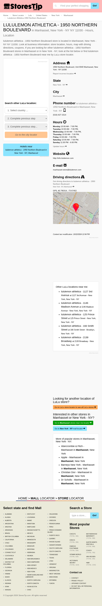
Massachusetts (32, 530)
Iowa (6, 586)
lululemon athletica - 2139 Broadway (77, 341)
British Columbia (11, 536)
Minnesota (30, 539)
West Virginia (53, 574)
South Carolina (54, 548)
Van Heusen (90, 557)
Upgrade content (78, 583)
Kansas (7, 590)
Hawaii (6, 574)
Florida (7, 567)
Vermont (52, 564)
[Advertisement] (25, 82)
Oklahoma (52, 514)
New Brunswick (32, 559)
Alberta (7, 520)
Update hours (59, 146)
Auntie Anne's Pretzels (91, 544)
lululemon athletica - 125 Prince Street (78, 318)
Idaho (6, 577)
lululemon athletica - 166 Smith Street (78, 330)
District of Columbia (8, 563)
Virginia (51, 567)
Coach (90, 551)
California (8, 539)
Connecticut (9, 552)
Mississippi (30, 543)
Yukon (50, 583)
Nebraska (30, 552)
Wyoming (52, 580)
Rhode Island (53, 542)
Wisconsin (52, 577)
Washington (53, 570)
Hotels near (26, 149)
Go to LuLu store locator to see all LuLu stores (74, 407)
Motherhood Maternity (91, 536)
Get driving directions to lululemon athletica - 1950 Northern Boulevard (74, 184)
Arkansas (8, 530)
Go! (95, 5)
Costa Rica (8, 555)
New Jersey (31, 565)
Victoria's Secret (74, 563)
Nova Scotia (31, 586)
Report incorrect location (63, 74)
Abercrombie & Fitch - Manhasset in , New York (77, 450)
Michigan (30, 536)
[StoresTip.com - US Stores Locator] (23, 7)
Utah (50, 561)
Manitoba (30, 523)
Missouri (29, 546)
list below (75, 51)
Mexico (29, 533)
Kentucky (30, 514)
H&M (91, 564)
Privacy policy (76, 580)
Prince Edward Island (54, 531)
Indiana (7, 583)
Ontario (51, 517)
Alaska (6, 517)
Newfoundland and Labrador (34, 576)
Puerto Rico (53, 535)
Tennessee (52, 554)
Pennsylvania (53, 523)
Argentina (8, 523)
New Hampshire (32, 562)
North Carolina (32, 580)
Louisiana (30, 517)
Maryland (30, 527)
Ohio (28, 590)
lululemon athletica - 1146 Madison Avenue (77, 307)
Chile (6, 543)
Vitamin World (75, 555)
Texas (50, 558)
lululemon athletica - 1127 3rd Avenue (76, 295)
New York (30, 571)
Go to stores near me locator (72, 423)
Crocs (74, 541)
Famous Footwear (74, 548)
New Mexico (31, 568)
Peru (50, 527)
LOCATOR (43, 498)
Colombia (8, 546)
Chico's (74, 535)
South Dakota (54, 551)
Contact (74, 578)
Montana (29, 549)
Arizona (7, 527)
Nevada (29, 555)
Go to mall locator (69, 429)
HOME (22, 498)
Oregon (51, 520)
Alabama (7, 514)
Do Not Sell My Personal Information (81, 587)
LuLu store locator (63, 54)
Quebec (51, 538)
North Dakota (32, 583)
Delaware (8, 559)
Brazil (6, 533)
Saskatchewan (54, 545)
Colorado (8, 549)
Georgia (7, 570)
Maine (28, 520)
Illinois (7, 580)
